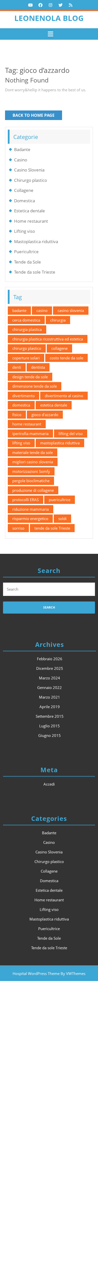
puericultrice (59, 499)
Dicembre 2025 (49, 668)
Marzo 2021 (49, 697)
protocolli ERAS (25, 499)
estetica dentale (53, 405)
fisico (16, 414)
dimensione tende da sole (34, 386)
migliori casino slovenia (32, 461)
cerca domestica (26, 320)
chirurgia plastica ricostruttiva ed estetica (47, 338)
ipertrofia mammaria (30, 433)
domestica (21, 405)
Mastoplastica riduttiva (36, 241)
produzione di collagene (33, 490)
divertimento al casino (64, 395)
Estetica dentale (29, 211)
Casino (20, 160)
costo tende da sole (66, 357)
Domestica (24, 201)
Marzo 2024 (49, 677)
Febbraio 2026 (49, 658)
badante (19, 310)
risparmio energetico (30, 518)
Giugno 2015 (49, 735)
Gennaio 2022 (49, 687)
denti (16, 367)
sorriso (18, 528)
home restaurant (26, 423)
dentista (38, 367)
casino (41, 310)
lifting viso (21, 442)
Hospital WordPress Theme (36, 973)
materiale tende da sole (32, 452)
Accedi (49, 784)
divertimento (23, 395)
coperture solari (26, 357)
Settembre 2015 (50, 716)
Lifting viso (24, 231)
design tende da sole (30, 376)
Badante (22, 149)
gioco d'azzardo (44, 414)
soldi (62, 518)
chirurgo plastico (26, 348)
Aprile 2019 (49, 706)
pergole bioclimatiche (31, 480)
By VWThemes (73, 973)
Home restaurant (31, 221)
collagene (59, 348)
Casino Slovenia (29, 170)
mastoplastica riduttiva (60, 442)
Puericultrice (26, 251)
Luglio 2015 (49, 725)
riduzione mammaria (30, 509)
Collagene (23, 190)
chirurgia (58, 320)
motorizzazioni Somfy (31, 471)
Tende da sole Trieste (34, 272)
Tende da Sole (27, 262)
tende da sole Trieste (52, 528)
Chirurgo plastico (30, 180)
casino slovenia (71, 310)
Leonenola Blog (49, 18)
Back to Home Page (37, 116)
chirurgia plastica (27, 329)
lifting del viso (71, 433)
